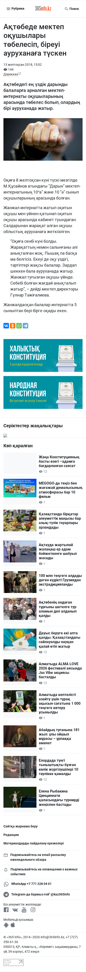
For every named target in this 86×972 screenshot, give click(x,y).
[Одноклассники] (12, 325)
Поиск (74, 9)
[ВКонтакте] (6, 325)
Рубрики (17, 8)
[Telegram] (25, 325)
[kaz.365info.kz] (43, 8)
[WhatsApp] (19, 325)
